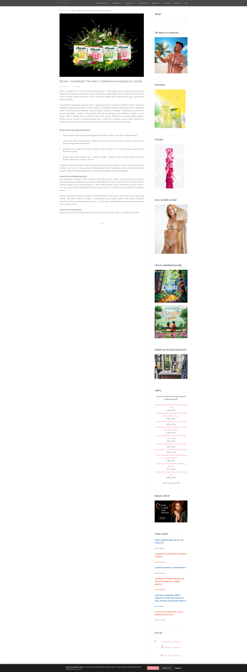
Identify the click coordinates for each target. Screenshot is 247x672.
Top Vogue (64, 3)
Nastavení (178, 668)
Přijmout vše (153, 668)
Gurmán (67, 10)
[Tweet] (103, 223)
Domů (61, 10)
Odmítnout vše (166, 668)
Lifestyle (130, 3)
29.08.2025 (65, 86)
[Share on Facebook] (100, 223)
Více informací (78, 669)
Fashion (116, 3)
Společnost (101, 3)
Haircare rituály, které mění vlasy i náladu (171, 444)
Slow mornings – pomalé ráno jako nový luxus (171, 449)
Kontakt (177, 3)
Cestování (143, 3)
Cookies (167, 3)
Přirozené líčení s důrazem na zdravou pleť (171, 421)
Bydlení (155, 3)
